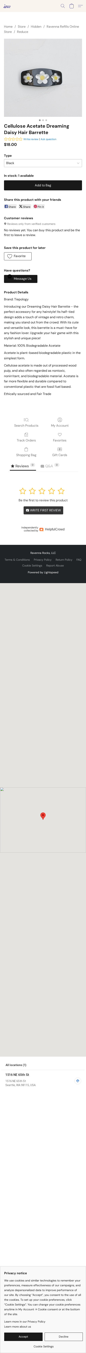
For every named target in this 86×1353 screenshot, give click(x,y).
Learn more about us (17, 1326)
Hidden (36, 26)
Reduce (22, 32)
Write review (30, 139)
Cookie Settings (32, 565)
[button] (7, 6)
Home (8, 26)
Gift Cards (59, 455)
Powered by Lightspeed (43, 572)
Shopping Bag (26, 455)
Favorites (59, 440)
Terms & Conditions (17, 559)
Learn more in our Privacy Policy (24, 1321)
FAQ (78, 559)
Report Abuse (55, 565)
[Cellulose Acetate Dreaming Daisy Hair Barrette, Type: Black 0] (43, 78)
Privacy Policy (43, 559)
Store (22, 26)
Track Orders (26, 440)
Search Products (26, 425)
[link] (43, 1345)
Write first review (45, 510)
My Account (60, 425)
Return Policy (64, 559)
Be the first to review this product (43, 500)
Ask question (48, 139)
